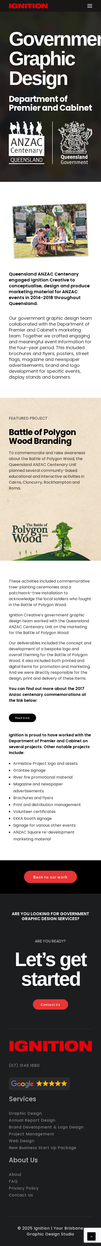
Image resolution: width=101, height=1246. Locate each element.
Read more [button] (22, 717)
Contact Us (21, 1195)
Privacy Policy (24, 1188)
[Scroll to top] (91, 1236)
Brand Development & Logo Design (46, 1127)
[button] (89, 6)
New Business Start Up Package (42, 1148)
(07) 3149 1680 (24, 1065)
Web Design (21, 1141)
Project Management (31, 1134)
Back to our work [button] (50, 877)
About (15, 1174)
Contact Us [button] (50, 1004)
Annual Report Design (32, 1120)
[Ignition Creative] (28, 6)
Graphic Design (25, 1113)
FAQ (13, 1181)
